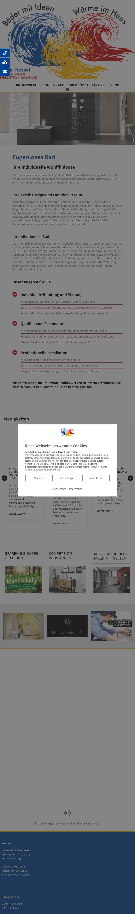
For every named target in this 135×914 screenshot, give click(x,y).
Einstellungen (67, 478)
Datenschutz (59, 488)
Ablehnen (38, 478)
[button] (5, 53)
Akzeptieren (96, 478)
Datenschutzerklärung (84, 466)
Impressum (75, 488)
